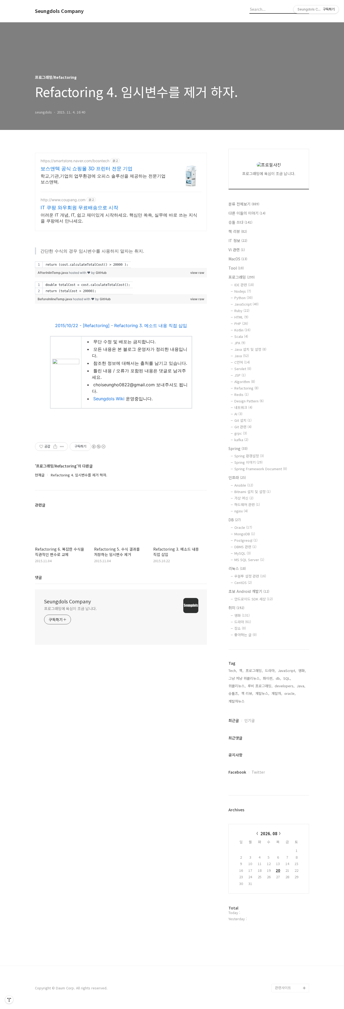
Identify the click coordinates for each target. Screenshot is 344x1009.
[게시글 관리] (62, 446)
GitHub (101, 273)
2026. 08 (268, 833)
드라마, (270, 670)
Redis (241, 394)
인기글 (249, 720)
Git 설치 (243, 420)
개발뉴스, (262, 693)
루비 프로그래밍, (260, 685)
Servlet (242, 368)
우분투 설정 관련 (250, 576)
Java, (301, 685)
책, (241, 670)
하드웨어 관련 (247, 504)
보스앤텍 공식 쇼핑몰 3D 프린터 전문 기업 (86, 168)
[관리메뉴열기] (9, 1000)
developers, (285, 685)
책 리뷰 (237, 231)
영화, (302, 670)
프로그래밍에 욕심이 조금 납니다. (70, 608)
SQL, (287, 678)
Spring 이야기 (248, 462)
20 (278, 870)
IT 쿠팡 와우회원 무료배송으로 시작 (79, 207)
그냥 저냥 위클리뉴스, (244, 678)
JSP (240, 375)
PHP (241, 323)
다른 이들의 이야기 (247, 213)
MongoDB (244, 533)
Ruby (241, 310)
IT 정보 (237, 240)
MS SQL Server (249, 559)
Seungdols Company (59, 11)
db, (278, 678)
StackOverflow (287, 962)
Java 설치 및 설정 (250, 349)
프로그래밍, (254, 670)
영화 (242, 615)
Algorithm (244, 381)
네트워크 (243, 407)
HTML (241, 317)
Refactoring (246, 388)
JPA (239, 342)
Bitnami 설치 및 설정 (252, 491)
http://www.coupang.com (63, 199)
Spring (238, 448)
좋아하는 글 (245, 634)
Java (241, 355)
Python (243, 297)
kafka (241, 439)
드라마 (242, 621)
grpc (240, 433)
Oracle (243, 527)
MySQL (242, 553)
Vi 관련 (236, 249)
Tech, (232, 670)
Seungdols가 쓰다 (289, 979)
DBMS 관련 (245, 546)
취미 (236, 607)
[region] (121, 264)
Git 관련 (243, 426)
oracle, (290, 693)
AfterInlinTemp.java (53, 273)
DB (234, 519)
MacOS (237, 258)
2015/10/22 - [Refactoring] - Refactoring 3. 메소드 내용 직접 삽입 (121, 325)
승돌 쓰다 (240, 222)
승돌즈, (233, 693)
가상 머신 (243, 498)
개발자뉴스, (237, 701)
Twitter (258, 772)
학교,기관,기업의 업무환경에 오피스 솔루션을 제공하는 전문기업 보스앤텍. (103, 179)
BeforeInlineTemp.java (55, 299)
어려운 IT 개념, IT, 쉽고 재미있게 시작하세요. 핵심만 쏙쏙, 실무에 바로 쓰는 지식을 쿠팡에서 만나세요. (119, 218)
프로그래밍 (241, 277)
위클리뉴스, (237, 685)
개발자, (276, 693)
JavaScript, (287, 670)
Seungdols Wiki (108, 398)
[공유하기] (55, 446)
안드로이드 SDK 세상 (253, 598)
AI (238, 413)
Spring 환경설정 (249, 455)
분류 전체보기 (243, 204)
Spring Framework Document (260, 468)
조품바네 (281, 970)
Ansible (243, 485)
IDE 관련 (244, 284)
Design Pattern (249, 400)
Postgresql (245, 540)
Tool (236, 268)
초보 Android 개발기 (248, 591)
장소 (240, 628)
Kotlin (242, 329)
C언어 (242, 362)
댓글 (38, 577)
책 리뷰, (247, 693)
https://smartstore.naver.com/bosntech (75, 160)
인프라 (237, 477)
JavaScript (246, 304)
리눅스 (237, 568)
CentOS (243, 582)
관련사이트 (283, 987)
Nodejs (242, 291)
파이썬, (268, 678)
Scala (241, 336)
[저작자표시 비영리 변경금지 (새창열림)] (98, 446)
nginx (241, 511)
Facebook (237, 772)
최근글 (233, 720)
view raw (197, 273)
